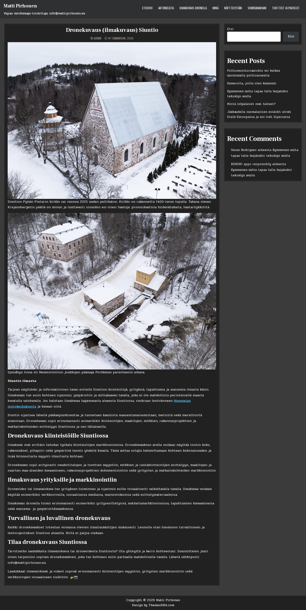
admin (97, 38)
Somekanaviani (257, 8)
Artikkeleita (166, 8)
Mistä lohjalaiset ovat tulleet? (251, 104)
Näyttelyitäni (233, 8)
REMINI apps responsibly (251, 164)
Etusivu (147, 8)
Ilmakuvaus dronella (193, 8)
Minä (216, 8)
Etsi (230, 29)
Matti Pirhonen (20, 6)
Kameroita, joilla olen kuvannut (251, 83)
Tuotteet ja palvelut (286, 8)
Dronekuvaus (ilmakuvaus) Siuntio (112, 30)
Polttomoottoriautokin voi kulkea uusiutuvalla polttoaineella (253, 73)
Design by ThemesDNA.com (153, 605)
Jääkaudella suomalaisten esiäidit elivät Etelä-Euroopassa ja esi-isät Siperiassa (259, 114)
